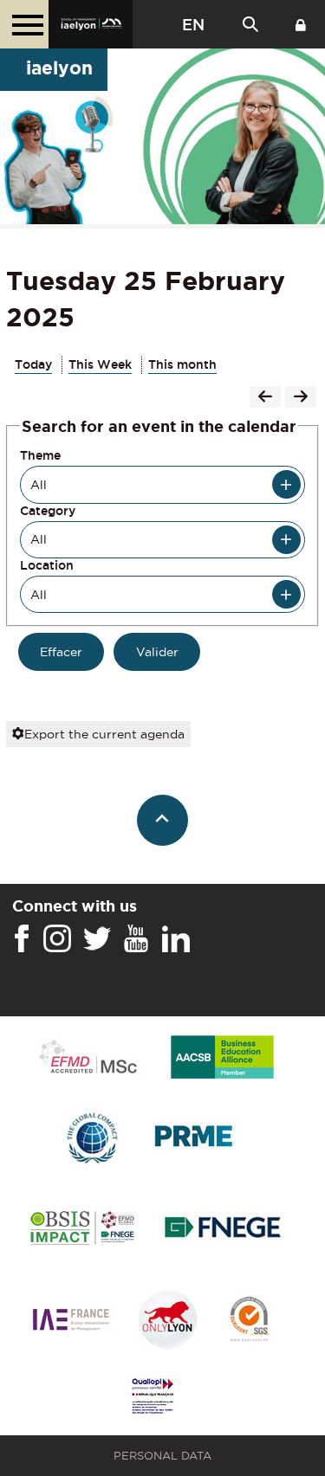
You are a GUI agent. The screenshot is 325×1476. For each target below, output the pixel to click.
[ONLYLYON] (168, 1320)
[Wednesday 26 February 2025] (300, 398)
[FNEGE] (223, 1229)
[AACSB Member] (223, 1058)
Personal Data (162, 1455)
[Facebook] (21, 939)
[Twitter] (97, 939)
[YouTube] (136, 939)
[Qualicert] (249, 1320)
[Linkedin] (176, 939)
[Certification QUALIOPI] (153, 1397)
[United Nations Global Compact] (92, 1138)
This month (182, 364)
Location (47, 565)
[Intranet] (300, 24)
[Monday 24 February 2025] (265, 398)
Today (33, 364)
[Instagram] (57, 939)
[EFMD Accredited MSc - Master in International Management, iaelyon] (87, 1058)
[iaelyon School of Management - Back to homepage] (91, 24)
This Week (100, 364)
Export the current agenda (104, 734)
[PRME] (195, 1138)
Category (47, 511)
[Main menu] (24, 24)
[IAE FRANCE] (71, 1320)
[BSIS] (81, 1229)
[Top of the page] (162, 820)
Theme (40, 455)
